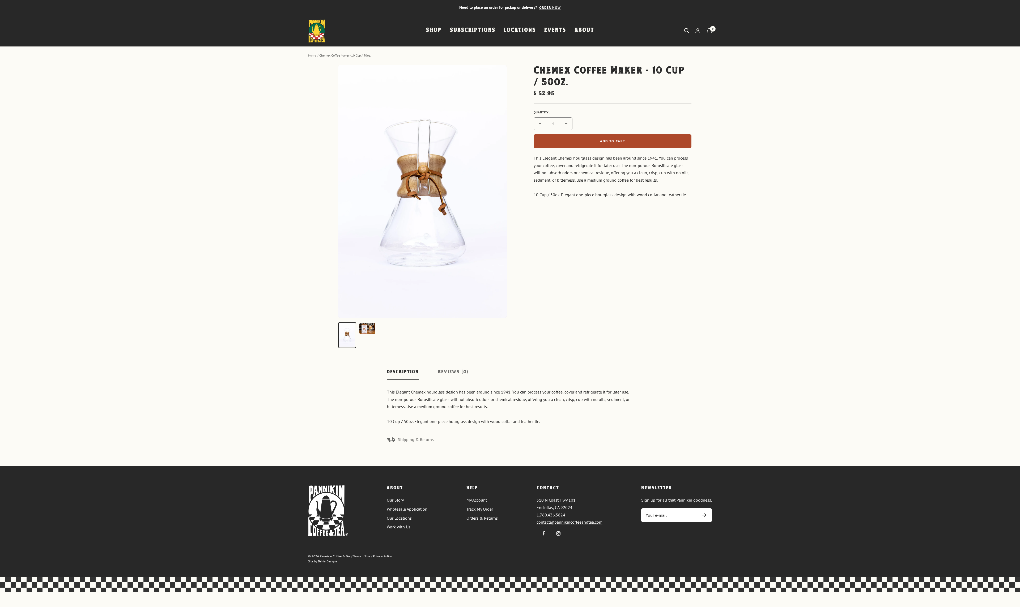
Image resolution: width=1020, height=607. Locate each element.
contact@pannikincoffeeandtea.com (569, 522)
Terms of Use (361, 556)
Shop (433, 30)
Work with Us (398, 526)
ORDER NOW (550, 7)
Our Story (395, 500)
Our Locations (399, 518)
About (584, 30)
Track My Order (479, 509)
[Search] (686, 30)
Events (555, 30)
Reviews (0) (453, 372)
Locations (520, 30)
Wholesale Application (407, 509)
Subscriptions (472, 30)
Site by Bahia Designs (322, 561)
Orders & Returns (482, 518)
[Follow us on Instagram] (558, 533)
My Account (476, 500)
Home (312, 55)
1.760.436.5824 (551, 515)
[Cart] (709, 30)
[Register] (704, 515)
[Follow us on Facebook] (544, 533)
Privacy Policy (382, 556)
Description (403, 372)
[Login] (697, 30)
